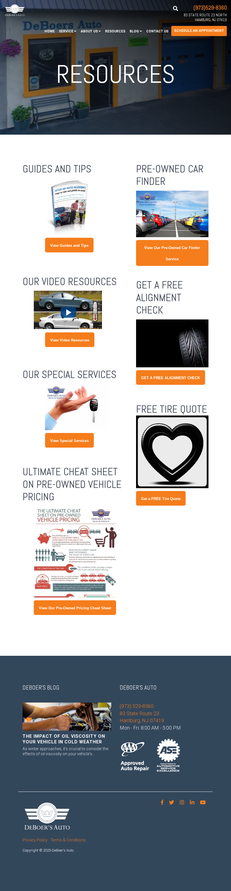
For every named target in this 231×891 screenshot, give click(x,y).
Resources (115, 31)
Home (50, 31)
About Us (89, 31)
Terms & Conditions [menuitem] (68, 840)
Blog (134, 31)
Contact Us (157, 31)
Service (66, 31)
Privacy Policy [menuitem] (35, 840)
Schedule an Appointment (199, 31)
